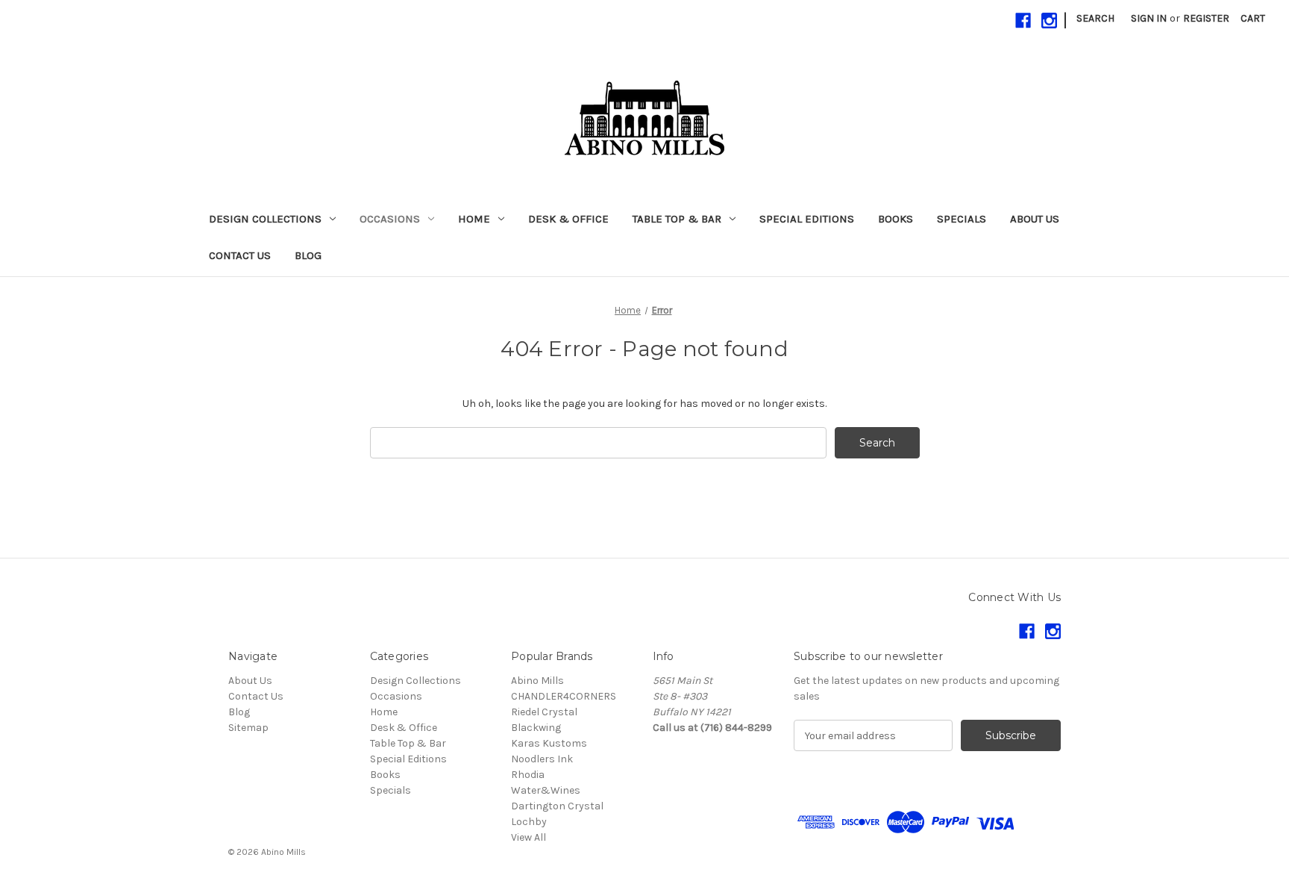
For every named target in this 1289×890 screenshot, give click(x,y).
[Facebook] (1023, 20)
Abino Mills (537, 680)
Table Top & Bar (677, 218)
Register (1206, 18)
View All (528, 837)
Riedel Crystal (544, 712)
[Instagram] (1049, 20)
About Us (1034, 218)
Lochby (529, 821)
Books (895, 218)
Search (1095, 18)
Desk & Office (568, 218)
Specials (961, 218)
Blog (308, 255)
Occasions (390, 218)
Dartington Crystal (557, 806)
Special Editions (806, 218)
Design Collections (265, 218)
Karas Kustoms (549, 743)
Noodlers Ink (542, 759)
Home (474, 218)
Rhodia (528, 774)
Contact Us (240, 255)
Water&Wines (545, 790)
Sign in (1149, 18)
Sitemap (248, 727)
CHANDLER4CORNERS (563, 696)
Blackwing (536, 727)
